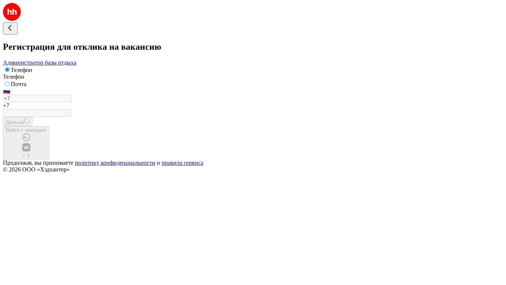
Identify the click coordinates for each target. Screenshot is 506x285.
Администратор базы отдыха (39, 62)
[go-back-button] (10, 28)
